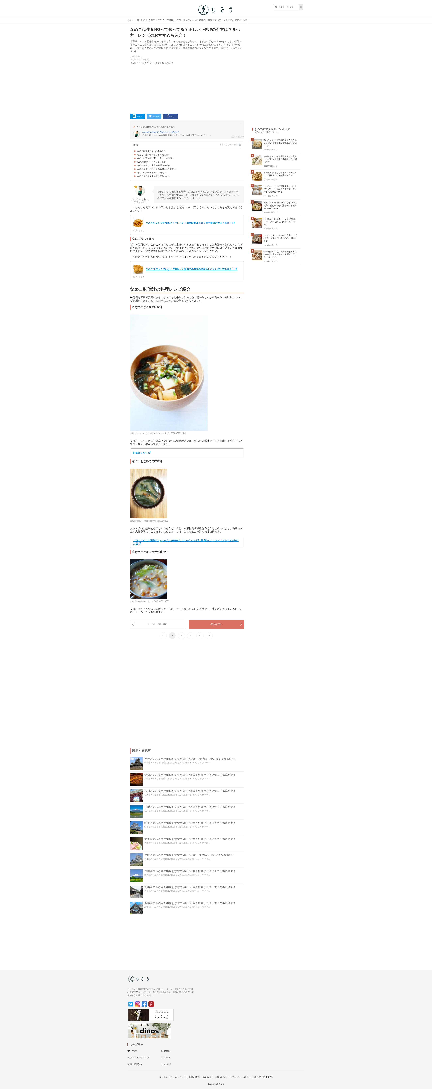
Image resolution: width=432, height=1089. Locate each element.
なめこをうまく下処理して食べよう (153, 176)
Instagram (154, 132)
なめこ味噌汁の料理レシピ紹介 (151, 162)
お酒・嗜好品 (134, 1064)
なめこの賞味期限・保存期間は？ (152, 172)
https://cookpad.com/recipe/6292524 (152, 521)
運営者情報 (194, 1077)
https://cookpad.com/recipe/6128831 (152, 601)
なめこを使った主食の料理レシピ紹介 (154, 165)
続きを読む (216, 624)
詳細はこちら (140, 452)
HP (177, 132)
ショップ (166, 1064)
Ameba (145, 132)
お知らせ (207, 1077)
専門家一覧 (259, 1077)
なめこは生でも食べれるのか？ (151, 151)
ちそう (130, 20)
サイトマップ (165, 1077)
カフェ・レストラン (138, 1057)
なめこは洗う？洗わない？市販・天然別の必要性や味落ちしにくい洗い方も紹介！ (190, 269)
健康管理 (166, 1050)
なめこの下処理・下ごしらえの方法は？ (155, 158)
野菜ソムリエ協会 (168, 132)
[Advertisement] (187, 88)
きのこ (151, 20)
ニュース (166, 1057)
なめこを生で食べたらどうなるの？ (153, 154)
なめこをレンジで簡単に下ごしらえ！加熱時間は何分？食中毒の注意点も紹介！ (189, 223)
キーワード (180, 1077)
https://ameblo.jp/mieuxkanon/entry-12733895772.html (160, 433)
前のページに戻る (157, 624)
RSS (270, 1077)
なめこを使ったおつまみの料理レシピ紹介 (156, 169)
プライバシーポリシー (241, 1077)
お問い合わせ (221, 1077)
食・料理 (141, 20)
